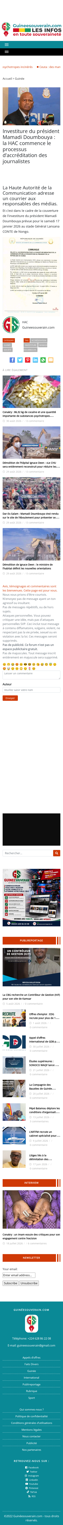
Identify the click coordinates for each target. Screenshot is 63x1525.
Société (7, 349)
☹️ (21, 664)
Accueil (7, 79)
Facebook (33, 1467)
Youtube (33, 1483)
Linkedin (33, 1479)
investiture (30, 345)
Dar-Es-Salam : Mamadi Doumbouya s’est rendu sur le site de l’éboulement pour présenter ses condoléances (31, 517)
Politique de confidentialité (31, 1416)
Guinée (19, 79)
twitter (33, 1471)
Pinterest (33, 1488)
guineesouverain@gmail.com (36, 1345)
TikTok (33, 1492)
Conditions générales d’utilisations (31, 1423)
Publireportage (31, 1384)
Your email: (10, 1269)
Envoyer (10, 698)
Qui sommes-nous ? (32, 1409)
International (31, 1377)
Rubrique (31, 1391)
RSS (33, 1496)
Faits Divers (31, 1364)
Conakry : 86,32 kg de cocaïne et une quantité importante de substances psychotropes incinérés (29, 415)
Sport (31, 1397)
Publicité (31, 1443)
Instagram (33, 1475)
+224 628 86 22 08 (39, 1338)
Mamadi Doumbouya (35, 347)
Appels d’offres (31, 1357)
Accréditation (38, 340)
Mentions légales (32, 1429)
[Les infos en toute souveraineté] (31, 29)
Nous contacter (31, 1436)
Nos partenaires (31, 1449)
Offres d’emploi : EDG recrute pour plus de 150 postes (43, 1017)
